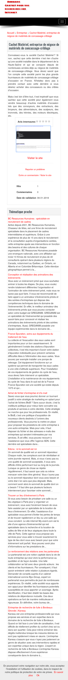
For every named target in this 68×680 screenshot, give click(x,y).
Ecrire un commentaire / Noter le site (35, 175)
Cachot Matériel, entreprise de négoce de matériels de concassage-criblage (33, 34)
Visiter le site (35, 158)
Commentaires (24, 192)
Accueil (10, 32)
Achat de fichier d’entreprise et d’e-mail (27, 392)
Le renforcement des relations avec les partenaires (33, 551)
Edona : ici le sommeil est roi (22, 449)
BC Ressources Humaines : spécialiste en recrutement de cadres (29, 220)
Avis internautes (26, 121)
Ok (38, 675)
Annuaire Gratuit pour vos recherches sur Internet (17, 7)
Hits (19, 186)
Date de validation (26, 197)
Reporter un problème (35, 169)
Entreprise (22, 32)
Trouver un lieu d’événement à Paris (26, 495)
